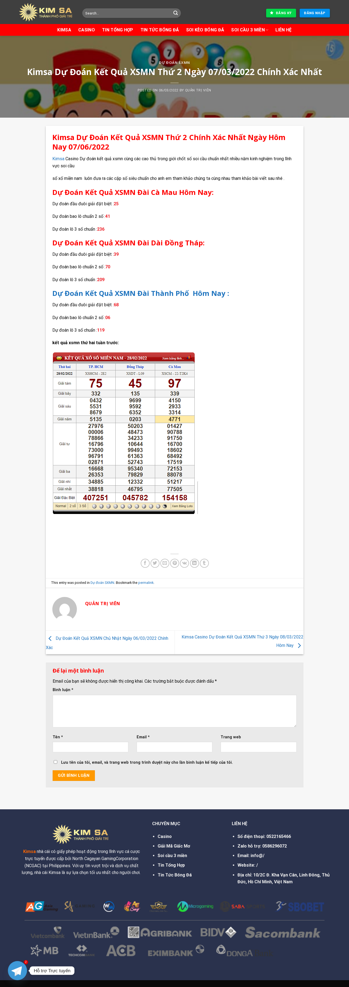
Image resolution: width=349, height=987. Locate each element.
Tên (58, 737)
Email (143, 737)
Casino (86, 29)
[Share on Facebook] (145, 563)
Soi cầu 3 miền (172, 855)
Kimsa (58, 158)
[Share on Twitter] (155, 563)
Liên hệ (283, 29)
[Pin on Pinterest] (174, 563)
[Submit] (175, 13)
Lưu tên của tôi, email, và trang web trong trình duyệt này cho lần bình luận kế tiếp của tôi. (147, 762)
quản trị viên (198, 90)
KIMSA (64, 29)
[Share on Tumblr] (204, 563)
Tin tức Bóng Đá (159, 29)
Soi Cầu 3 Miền (247, 29)
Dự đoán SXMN (174, 62)
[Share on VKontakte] (184, 563)
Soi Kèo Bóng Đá (205, 29)
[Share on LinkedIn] (194, 563)
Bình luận (63, 690)
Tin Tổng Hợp (117, 29)
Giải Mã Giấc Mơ (174, 846)
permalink (146, 583)
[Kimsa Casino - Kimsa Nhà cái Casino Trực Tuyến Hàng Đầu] (46, 12)
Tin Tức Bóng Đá (175, 875)
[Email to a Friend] (164, 563)
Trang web (231, 737)
